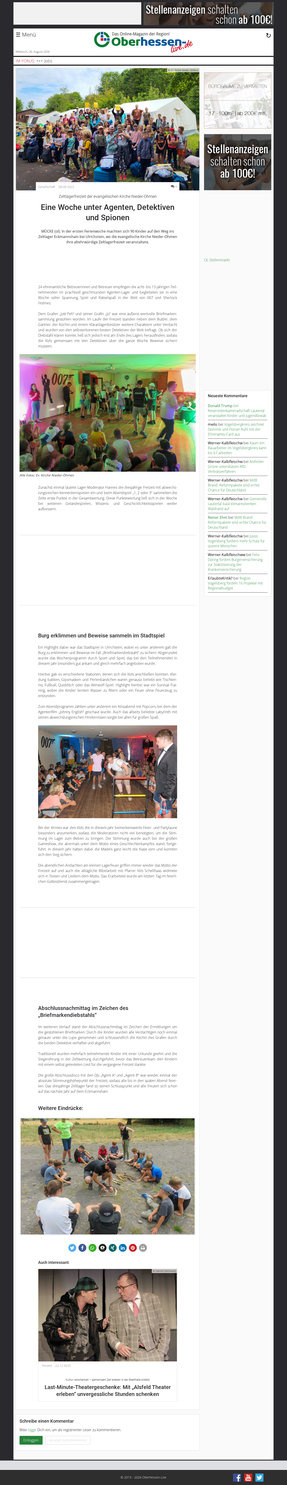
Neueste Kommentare (228, 396)
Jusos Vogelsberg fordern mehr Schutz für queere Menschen (236, 541)
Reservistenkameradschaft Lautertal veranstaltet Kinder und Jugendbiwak (237, 413)
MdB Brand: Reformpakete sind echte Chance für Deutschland (234, 485)
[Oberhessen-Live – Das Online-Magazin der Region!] (143, 42)
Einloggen (31, 1440)
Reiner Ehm (217, 517)
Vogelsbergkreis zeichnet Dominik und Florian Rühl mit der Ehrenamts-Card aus (236, 429)
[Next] (186, 1176)
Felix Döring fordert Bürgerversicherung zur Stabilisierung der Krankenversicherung (235, 562)
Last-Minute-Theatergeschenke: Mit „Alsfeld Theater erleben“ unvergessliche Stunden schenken (108, 1387)
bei (223, 405)
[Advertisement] (108, 570)
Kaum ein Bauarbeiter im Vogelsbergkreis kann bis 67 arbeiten (237, 447)
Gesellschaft (46, 187)
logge (32, 1429)
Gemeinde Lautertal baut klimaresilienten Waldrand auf (237, 503)
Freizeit (47, 1366)
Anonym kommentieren (68, 1440)
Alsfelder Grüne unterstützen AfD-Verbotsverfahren (236, 466)
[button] (72, 1248)
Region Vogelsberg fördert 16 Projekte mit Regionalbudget (235, 583)
